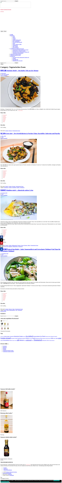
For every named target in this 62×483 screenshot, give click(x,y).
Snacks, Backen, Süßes (17, 44)
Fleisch (14, 37)
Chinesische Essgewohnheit (18, 53)
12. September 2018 (4, 253)
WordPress (10, 474)
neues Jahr (30, 338)
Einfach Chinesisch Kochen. (11, 472)
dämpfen (24, 336)
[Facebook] (1, 237)
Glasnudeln (13, 338)
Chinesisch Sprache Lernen (15, 55)
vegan (32, 340)
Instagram (5, 347)
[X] (1, 240)
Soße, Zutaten (15, 46)
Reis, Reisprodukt (16, 41)
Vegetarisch (22, 187)
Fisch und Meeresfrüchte (17, 42)
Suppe (14, 43)
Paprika (18, 187)
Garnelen (55, 336)
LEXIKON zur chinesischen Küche (17, 48)
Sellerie (11, 340)
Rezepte (10, 130)
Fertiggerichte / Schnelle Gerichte (19, 50)
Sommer (13, 340)
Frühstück (10, 246)
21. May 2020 (3, 136)
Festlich (6, 186)
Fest (41, 336)
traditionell (29, 340)
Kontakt (14, 58)
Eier (7, 246)
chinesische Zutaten (18, 336)
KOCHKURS (15, 59)
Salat (8, 310)
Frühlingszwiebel (48, 336)
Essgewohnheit (36, 336)
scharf (59, 338)
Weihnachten (44, 340)
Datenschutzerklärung (8, 469)
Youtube (4, 349)
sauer (57, 338)
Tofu (16, 310)
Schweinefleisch (6, 340)
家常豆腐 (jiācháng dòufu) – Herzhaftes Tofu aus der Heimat (19, 70)
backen (5, 336)
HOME (11, 34)
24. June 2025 (3, 73)
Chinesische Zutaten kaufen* (15, 54)
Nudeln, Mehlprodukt (17, 39)
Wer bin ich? (12, 56)
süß (18, 340)
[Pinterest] (1, 243)
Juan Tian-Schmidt (5, 74)
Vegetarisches (15, 45)
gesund (5, 310)
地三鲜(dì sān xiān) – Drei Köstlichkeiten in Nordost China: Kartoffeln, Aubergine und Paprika (30, 133)
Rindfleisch (44, 338)
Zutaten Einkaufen (51, 340)
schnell (1, 340)
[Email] (1, 246)
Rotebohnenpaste (48, 338)
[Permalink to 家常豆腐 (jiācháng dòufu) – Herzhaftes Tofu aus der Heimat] (20, 107)
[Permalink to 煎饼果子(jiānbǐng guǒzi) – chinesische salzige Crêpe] (18, 219)
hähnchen (23, 338)
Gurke (16, 338)
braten (8, 336)
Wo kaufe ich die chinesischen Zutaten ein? (21, 51)
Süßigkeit (21, 340)
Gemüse (14, 38)
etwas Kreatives (16, 47)
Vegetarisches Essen (16, 130)
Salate (14, 36)
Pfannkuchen (15, 246)
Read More (20, 110)
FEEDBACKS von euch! (17, 60)
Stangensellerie (12, 310)
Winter (48, 340)
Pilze (41, 338)
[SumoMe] (1, 249)
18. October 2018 (3, 192)
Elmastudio (11, 475)
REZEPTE (12, 35)
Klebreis (27, 338)
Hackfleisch (20, 338)
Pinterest (4, 348)
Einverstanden (56, 480)
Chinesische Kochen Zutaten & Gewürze (20, 49)
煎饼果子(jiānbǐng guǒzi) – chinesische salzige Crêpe (16, 190)
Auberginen (6, 187)
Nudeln (34, 338)
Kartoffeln (14, 187)
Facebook (5, 346)
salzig (54, 338)
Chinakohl (12, 336)
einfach (30, 336)
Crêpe (5, 246)
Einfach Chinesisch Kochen (5, 9)
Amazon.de (28, 464)
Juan (2, 137)
